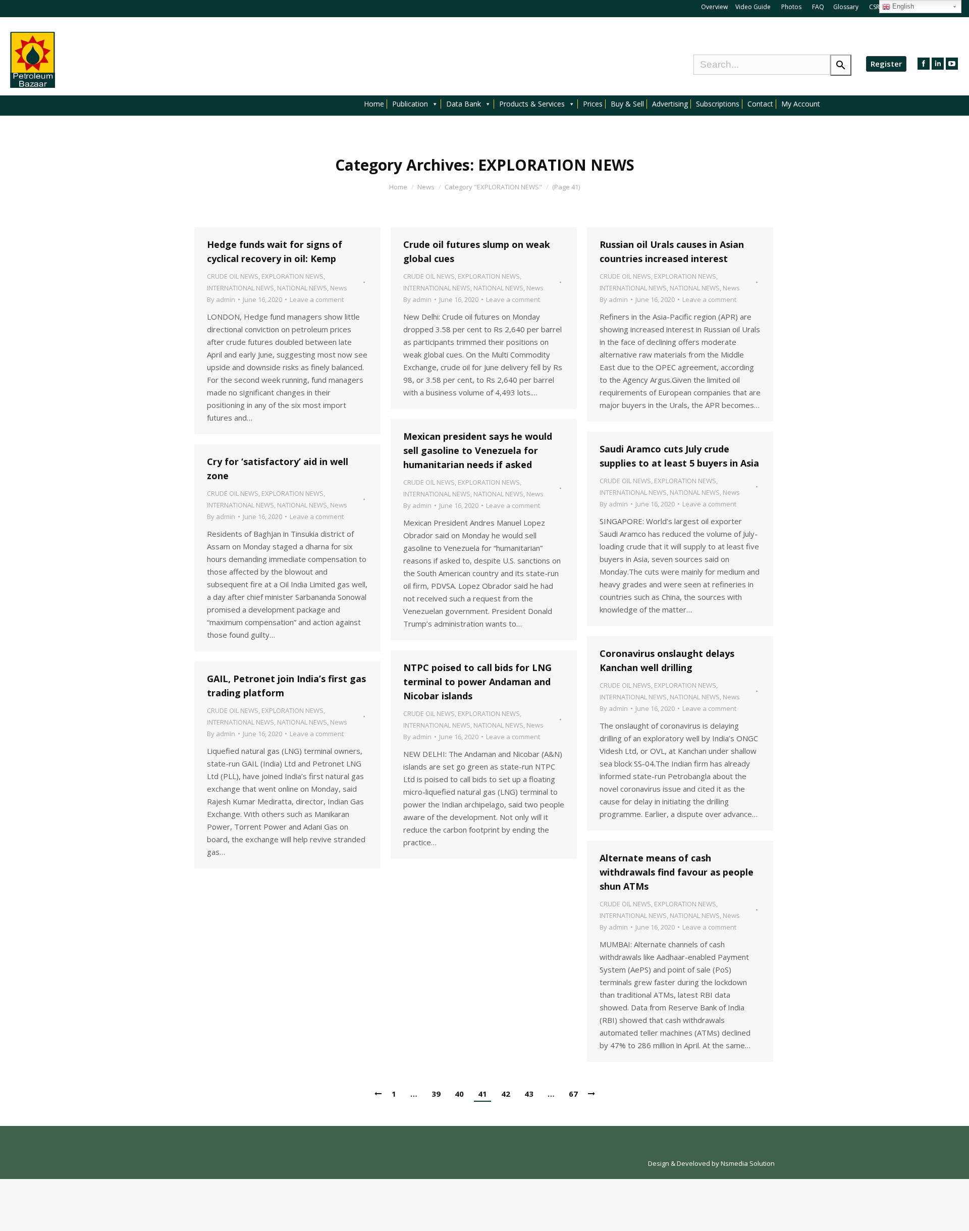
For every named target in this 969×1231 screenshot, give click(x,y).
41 (482, 1094)
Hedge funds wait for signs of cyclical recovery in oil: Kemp (274, 251)
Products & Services (532, 104)
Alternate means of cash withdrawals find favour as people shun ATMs (676, 872)
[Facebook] (924, 64)
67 (573, 1094)
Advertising (670, 104)
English (902, 6)
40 (459, 1094)
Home (374, 104)
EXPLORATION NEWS (292, 276)
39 (436, 1094)
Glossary (845, 7)
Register (886, 64)
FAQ (818, 7)
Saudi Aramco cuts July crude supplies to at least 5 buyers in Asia (679, 456)
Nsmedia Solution (748, 1163)
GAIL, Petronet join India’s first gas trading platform (286, 686)
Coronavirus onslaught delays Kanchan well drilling (667, 660)
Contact (760, 104)
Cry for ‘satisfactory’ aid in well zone (277, 468)
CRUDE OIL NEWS (232, 276)
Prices (593, 104)
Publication (410, 104)
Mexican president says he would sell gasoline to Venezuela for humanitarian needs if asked (477, 450)
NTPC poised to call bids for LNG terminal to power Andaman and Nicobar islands (477, 681)
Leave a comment (317, 299)
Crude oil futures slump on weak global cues (476, 251)
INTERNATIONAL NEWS (240, 287)
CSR (875, 7)
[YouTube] (952, 64)
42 (505, 1094)
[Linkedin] (938, 64)
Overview (714, 7)
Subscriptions (717, 104)
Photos (792, 7)
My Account (800, 104)
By (221, 299)
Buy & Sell (627, 104)
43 (528, 1094)
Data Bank (463, 104)
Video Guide (753, 7)
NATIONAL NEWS (302, 287)
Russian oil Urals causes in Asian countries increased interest (672, 251)
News (426, 186)
